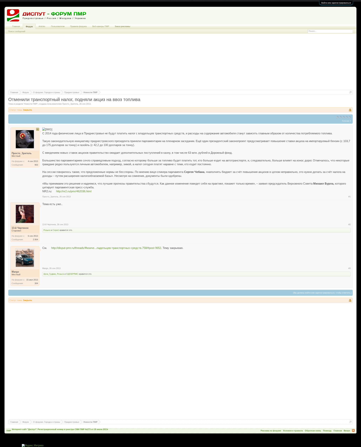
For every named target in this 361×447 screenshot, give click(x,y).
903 (36, 165)
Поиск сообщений (16, 31)
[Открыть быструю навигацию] (350, 92)
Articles (42, 26)
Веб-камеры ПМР (100, 26)
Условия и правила (293, 431)
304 (36, 283)
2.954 (35, 239)
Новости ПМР (30, 104)
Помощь (327, 431)
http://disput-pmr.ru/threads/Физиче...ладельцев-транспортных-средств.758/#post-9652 (106, 247)
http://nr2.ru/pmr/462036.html (73, 191)
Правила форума (78, 26)
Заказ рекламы (122, 26)
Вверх (347, 431)
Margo (45, 268)
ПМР (8, 431)
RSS (353, 430)
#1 (349, 196)
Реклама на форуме (271, 431)
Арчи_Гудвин (49, 274)
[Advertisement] (180, 63)
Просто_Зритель (70, 104)
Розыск (46, 230)
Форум (29, 26)
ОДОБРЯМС (72, 274)
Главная (16, 26)
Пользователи (57, 26)
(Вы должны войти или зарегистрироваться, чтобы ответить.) (322, 293)
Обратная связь (313, 431)
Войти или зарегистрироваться (336, 3)
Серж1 (56, 230)
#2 (349, 224)
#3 (349, 268)
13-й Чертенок (49, 224)
